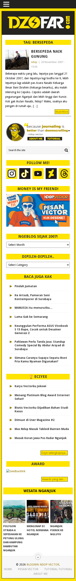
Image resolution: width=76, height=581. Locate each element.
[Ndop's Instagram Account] (11, 174)
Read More (62, 111)
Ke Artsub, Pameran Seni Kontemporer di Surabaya (33, 297)
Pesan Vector (28, 569)
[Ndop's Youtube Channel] (38, 174)
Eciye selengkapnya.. (54, 453)
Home (8, 569)
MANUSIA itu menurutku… (33, 307)
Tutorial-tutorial (58, 569)
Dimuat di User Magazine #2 (35, 420)
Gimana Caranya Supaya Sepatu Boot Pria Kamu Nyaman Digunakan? (41, 359)
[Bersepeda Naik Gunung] (17, 60)
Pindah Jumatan (26, 286)
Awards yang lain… (54, 479)
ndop (34, 62)
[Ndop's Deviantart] (51, 174)
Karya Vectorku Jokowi (30, 386)
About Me (40, 573)
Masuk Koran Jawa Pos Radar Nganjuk (40, 438)
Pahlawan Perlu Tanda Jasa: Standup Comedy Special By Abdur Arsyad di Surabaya (40, 345)
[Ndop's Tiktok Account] (24, 174)
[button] (7, 4)
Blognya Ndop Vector (43, 564)
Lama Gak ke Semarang (31, 316)
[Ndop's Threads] (64, 174)
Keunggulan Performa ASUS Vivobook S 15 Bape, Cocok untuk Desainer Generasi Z (41, 329)
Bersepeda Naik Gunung (46, 54)
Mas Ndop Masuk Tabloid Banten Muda (42, 429)
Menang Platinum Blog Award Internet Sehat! (42, 397)
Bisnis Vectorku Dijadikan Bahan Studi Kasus (41, 409)
